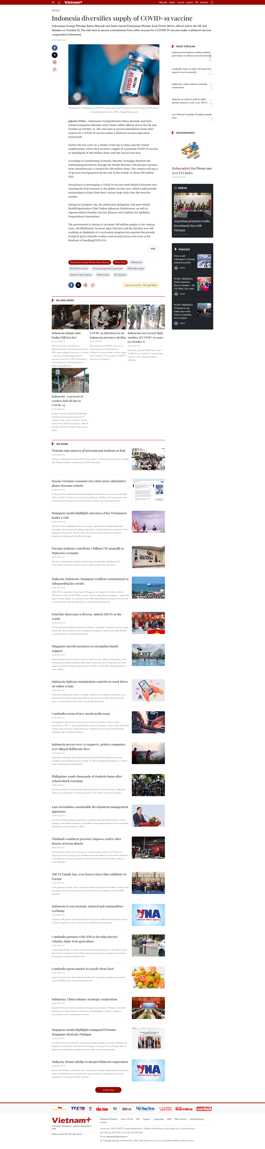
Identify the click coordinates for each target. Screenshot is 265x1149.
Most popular (185, 46)
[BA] (204, 1109)
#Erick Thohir (120, 262)
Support (146, 1119)
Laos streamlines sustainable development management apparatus (90, 809)
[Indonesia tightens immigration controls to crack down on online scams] (148, 690)
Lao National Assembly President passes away (192, 116)
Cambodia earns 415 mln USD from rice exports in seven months (191, 70)
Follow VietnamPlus (133, 285)
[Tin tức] (102, 1109)
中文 (196, 2)
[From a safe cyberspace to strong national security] (204, 261)
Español (189, 2)
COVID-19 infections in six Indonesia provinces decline (108, 335)
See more (62, 444)
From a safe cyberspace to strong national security (184, 259)
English (172, 2)
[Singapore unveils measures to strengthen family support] (148, 655)
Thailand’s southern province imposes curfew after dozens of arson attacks (86, 841)
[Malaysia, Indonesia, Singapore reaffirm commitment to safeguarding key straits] (148, 588)
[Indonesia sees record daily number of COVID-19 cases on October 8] (146, 317)
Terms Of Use (127, 1119)
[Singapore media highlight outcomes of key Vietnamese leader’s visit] (148, 522)
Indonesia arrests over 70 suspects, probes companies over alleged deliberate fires (88, 746)
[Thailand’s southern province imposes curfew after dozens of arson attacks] (148, 848)
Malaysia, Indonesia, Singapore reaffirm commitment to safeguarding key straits (90, 581)
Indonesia (121, 274)
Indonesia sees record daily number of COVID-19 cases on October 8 (145, 337)
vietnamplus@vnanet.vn (117, 1136)
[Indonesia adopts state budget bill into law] (70, 317)
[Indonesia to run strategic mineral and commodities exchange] (148, 915)
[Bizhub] (127, 1109)
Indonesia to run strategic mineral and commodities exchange (87, 908)
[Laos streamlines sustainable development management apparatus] (148, 816)
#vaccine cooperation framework (107, 268)
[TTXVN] (78, 1109)
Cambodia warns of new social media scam (81, 713)
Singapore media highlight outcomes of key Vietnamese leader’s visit (89, 515)
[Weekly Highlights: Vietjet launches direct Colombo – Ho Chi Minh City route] (204, 284)
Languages (159, 1119)
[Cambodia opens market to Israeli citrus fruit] (148, 977)
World (56, 10)
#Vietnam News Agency (81, 274)
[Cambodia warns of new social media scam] (148, 722)
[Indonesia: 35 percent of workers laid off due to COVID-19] (70, 380)
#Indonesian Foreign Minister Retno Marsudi (89, 262)
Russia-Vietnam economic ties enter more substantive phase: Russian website (89, 483)
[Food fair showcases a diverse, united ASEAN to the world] (148, 623)
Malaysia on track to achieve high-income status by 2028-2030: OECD (189, 101)
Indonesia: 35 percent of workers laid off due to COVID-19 (67, 400)
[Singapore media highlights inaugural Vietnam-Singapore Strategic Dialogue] (148, 1038)
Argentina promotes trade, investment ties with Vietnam (192, 225)
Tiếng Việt (163, 2)
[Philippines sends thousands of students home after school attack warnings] (148, 785)
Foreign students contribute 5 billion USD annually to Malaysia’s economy (88, 550)
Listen (182, 267)
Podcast (184, 249)
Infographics (185, 132)
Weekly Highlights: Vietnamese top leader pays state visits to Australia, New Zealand (183, 311)
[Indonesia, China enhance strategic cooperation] (148, 1008)
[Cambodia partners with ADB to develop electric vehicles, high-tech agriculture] (148, 945)
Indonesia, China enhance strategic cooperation (84, 999)
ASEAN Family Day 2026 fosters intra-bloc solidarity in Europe (89, 876)
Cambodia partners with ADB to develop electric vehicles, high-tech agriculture (85, 939)
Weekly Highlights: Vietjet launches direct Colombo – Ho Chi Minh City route (184, 283)
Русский (204, 2)
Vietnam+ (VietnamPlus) (73, 2)
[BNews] (115, 1109)
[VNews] (90, 1109)
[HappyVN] (60, 1109)
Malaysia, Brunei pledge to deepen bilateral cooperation (90, 1062)
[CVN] (165, 1109)
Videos (182, 188)
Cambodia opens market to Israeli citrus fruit (83, 969)
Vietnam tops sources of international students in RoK (89, 450)
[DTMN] (184, 1109)
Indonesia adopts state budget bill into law (66, 335)
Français (180, 2)
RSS (138, 1119)
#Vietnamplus (103, 274)
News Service (181, 1119)
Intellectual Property (108, 1119)
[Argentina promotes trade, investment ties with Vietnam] (192, 205)
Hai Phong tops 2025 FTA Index (192, 170)
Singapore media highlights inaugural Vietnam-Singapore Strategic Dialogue (84, 1032)
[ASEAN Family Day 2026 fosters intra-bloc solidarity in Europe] (148, 883)
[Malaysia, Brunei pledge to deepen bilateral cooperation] (148, 1070)
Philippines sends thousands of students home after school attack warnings (87, 778)
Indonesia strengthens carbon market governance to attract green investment (192, 54)
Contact (103, 1122)
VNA (169, 1119)
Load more (108, 1089)
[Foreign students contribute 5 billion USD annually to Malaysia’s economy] (148, 557)
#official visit (136, 262)
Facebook (55, 48)
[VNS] (145, 1109)
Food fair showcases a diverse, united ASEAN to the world (86, 616)
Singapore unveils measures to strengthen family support (85, 648)
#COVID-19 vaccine (79, 268)
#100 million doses (136, 268)
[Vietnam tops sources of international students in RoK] (148, 459)
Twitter (55, 55)
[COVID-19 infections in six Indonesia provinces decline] (108, 317)
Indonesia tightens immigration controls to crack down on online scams (90, 683)
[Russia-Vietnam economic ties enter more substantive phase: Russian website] (148, 490)
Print (55, 62)
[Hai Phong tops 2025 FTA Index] (192, 151)
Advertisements (197, 1119)
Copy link (55, 69)
